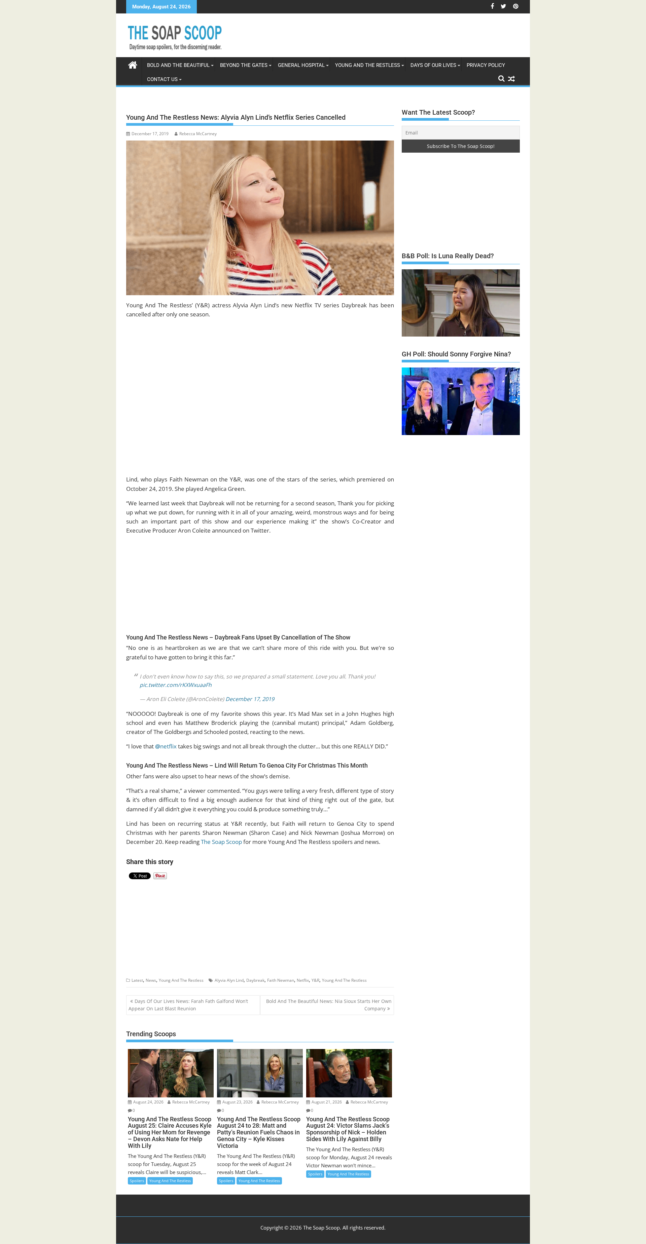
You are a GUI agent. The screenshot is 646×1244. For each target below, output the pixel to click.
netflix (166, 741)
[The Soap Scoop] (133, 64)
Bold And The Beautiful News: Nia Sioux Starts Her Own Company (329, 999)
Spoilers (137, 1175)
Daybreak (255, 975)
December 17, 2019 (249, 693)
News (151, 975)
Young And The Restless (367, 65)
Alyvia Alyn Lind (229, 975)
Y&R (315, 975)
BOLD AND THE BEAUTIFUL (178, 65)
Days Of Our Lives (433, 65)
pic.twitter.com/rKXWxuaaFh (176, 679)
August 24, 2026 (148, 1096)
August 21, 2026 (326, 1096)
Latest (137, 975)
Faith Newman (280, 975)
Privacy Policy (486, 65)
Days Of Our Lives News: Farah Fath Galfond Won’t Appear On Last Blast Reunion (188, 999)
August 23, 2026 (237, 1096)
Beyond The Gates (243, 65)
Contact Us (162, 79)
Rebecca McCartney (198, 134)
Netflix (303, 975)
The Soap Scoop (221, 836)
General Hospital (301, 65)
